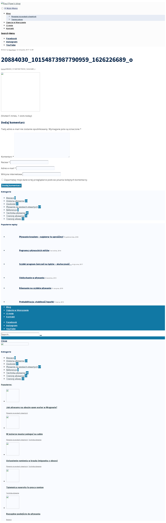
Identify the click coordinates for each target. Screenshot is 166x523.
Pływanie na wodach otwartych (23, 16)
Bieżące (10, 197)
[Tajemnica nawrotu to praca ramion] (12, 481)
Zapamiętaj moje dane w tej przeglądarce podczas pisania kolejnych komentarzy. (46, 179)
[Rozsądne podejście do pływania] (12, 507)
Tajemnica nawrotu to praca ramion (25, 487)
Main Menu (11, 8)
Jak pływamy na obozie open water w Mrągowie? (31, 407)
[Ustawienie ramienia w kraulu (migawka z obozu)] (12, 454)
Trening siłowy (17, 19)
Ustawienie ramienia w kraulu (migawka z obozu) (32, 460)
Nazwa (5, 162)
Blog (8, 13)
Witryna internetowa (11, 174)
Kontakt (10, 28)
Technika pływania (15, 212)
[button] (2, 8)
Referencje (11, 209)
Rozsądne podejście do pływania (23, 513)
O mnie (9, 25)
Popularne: (6, 384)
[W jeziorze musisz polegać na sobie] (12, 427)
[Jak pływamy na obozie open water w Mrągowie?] (12, 401)
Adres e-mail (8, 168)
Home (3, 69)
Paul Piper (12, 50)
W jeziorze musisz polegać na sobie (24, 433)
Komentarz (7, 156)
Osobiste (10, 203)
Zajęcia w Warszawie (16, 22)
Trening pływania (15, 215)
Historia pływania (15, 200)
